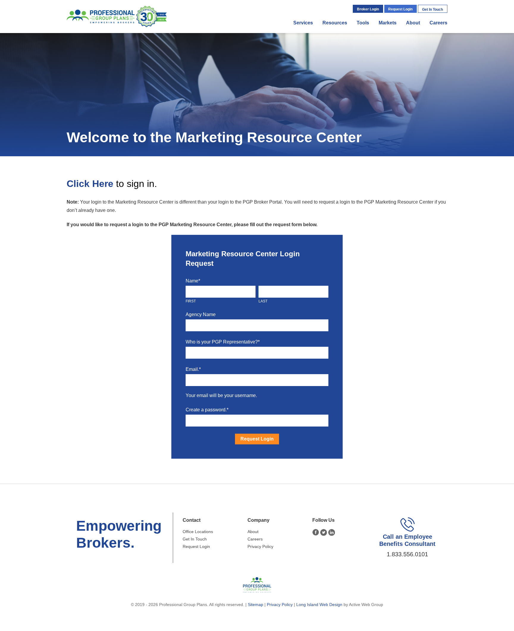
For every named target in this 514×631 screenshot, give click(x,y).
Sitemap (255, 604)
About (413, 22)
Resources (334, 22)
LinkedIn (331, 532)
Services (303, 22)
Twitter (323, 532)
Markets (388, 22)
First (191, 301)
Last (262, 301)
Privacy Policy (260, 546)
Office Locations (198, 531)
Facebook (315, 532)
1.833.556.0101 (407, 554)
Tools (363, 22)
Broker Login (368, 9)
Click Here (90, 183)
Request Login (400, 9)
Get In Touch (432, 9)
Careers (438, 22)
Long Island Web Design (319, 604)
